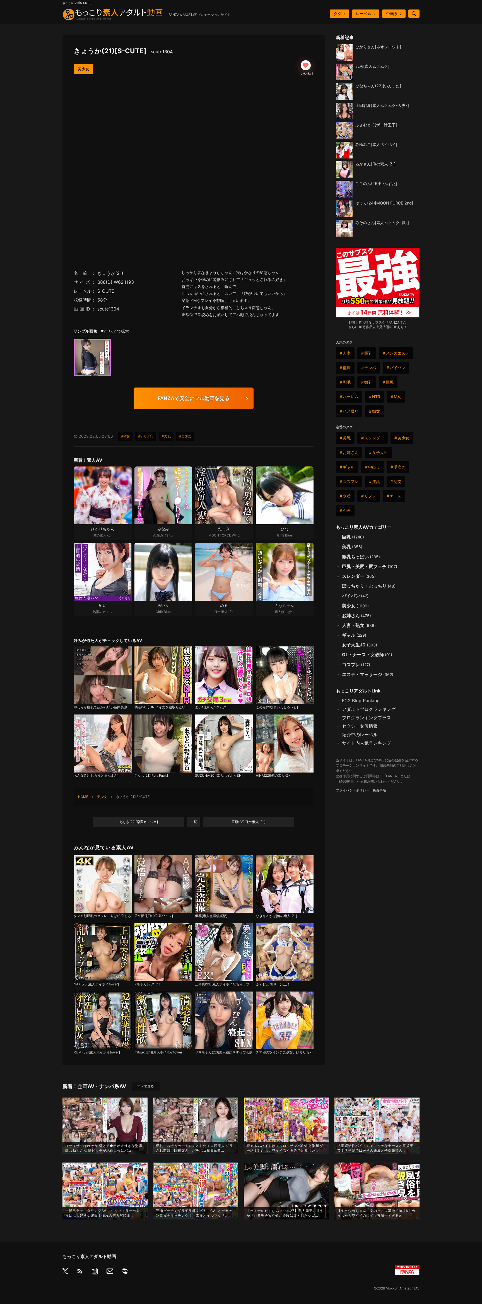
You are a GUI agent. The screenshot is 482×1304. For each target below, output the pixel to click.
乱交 (397, 481)
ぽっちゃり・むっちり (369, 586)
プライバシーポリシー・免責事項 (361, 790)
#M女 (125, 436)
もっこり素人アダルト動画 (89, 1256)
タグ (337, 13)
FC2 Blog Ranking (361, 700)
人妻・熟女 (359, 625)
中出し (374, 467)
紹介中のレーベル (360, 734)
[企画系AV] (125, 1272)
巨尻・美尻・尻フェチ (369, 566)
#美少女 (185, 436)
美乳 (347, 438)
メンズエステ (397, 353)
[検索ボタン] (414, 13)
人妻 (347, 353)
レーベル (364, 13)
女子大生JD (359, 645)
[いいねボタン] (306, 65)
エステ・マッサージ (367, 674)
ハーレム (350, 396)
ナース (395, 496)
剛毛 (347, 382)
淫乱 (376, 481)
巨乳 (368, 353)
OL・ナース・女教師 (367, 654)
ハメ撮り (350, 411)
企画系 (392, 13)
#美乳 (166, 436)
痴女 (376, 411)
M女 (397, 396)
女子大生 (380, 452)
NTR (376, 396)
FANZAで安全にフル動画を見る (194, 398)
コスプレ (350, 481)
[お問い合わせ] (110, 1272)
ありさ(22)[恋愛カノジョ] (138, 822)
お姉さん (350, 452)
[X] (65, 1271)
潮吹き (399, 467)
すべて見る (145, 1086)
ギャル (349, 467)
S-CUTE (105, 291)
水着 (347, 496)
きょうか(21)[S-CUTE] (123, 51)
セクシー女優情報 (360, 726)
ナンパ (370, 367)
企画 (347, 510)
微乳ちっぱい (361, 556)
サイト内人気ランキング (366, 743)
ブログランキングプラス (366, 717)
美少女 (83, 68)
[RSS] (79, 1272)
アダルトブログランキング (369, 709)
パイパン (397, 367)
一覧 (193, 822)
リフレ (370, 496)
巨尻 (390, 382)
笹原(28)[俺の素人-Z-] (249, 822)
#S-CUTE (145, 436)
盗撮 (347, 367)
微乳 (368, 382)
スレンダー (374, 438)
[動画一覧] (94, 1272)
